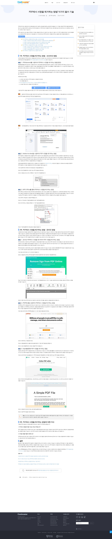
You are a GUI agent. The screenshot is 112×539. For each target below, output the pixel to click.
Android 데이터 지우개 (54, 519)
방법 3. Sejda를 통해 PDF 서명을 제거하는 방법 (34, 49)
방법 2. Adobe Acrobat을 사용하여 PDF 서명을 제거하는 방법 (37, 42)
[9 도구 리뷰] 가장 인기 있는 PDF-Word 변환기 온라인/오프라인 (31, 458)
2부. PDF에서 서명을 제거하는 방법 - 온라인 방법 (33, 45)
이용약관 (39, 532)
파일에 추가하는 (48, 163)
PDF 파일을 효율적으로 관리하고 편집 (38, 59)
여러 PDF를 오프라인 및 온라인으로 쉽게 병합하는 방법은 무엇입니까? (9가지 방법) (86, 52)
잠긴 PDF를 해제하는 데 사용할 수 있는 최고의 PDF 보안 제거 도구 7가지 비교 (86, 40)
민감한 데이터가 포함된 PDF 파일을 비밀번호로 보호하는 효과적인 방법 (33, 456)
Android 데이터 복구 (53, 518)
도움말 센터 (65, 516)
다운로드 (38, 520)
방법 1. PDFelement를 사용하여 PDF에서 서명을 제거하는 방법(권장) (38, 40)
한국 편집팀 (42, 15)
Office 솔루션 (53, 15)
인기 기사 (39, 522)
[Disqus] (46, 497)
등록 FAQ (64, 525)
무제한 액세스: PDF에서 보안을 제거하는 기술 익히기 (29, 461)
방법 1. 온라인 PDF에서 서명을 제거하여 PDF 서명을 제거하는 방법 (38, 46)
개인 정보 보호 (44, 532)
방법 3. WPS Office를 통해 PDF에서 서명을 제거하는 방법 (36, 43)
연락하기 (38, 518)
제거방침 (54, 532)
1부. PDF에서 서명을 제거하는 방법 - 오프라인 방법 (33, 39)
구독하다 (91, 523)
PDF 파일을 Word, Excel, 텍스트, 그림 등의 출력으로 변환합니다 (33, 82)
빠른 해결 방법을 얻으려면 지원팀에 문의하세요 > (48, 470)
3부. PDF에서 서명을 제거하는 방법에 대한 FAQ (32, 50)
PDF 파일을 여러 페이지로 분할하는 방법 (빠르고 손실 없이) (86, 33)
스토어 (38, 519)
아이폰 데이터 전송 (53, 522)
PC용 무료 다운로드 (39, 87)
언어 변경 (79, 528)
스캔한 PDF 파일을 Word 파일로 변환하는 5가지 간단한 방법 (86, 44)
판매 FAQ (64, 520)
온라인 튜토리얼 (66, 518)
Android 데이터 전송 (53, 516)
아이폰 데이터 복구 (53, 523)
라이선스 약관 (49, 532)
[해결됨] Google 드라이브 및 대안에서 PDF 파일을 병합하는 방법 (86, 48)
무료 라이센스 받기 (40, 525)
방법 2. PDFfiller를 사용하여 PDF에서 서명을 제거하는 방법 (36, 47)
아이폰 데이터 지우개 (53, 525)
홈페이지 (46, 2)
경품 (38, 523)
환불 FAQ (64, 522)
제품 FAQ (64, 519)
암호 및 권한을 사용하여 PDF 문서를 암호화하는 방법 (86, 37)
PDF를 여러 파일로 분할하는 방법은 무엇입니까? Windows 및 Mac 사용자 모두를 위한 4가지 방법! (38, 464)
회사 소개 (39, 516)
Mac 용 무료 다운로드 (54, 87)
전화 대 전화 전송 (53, 520)
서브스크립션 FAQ (66, 523)
